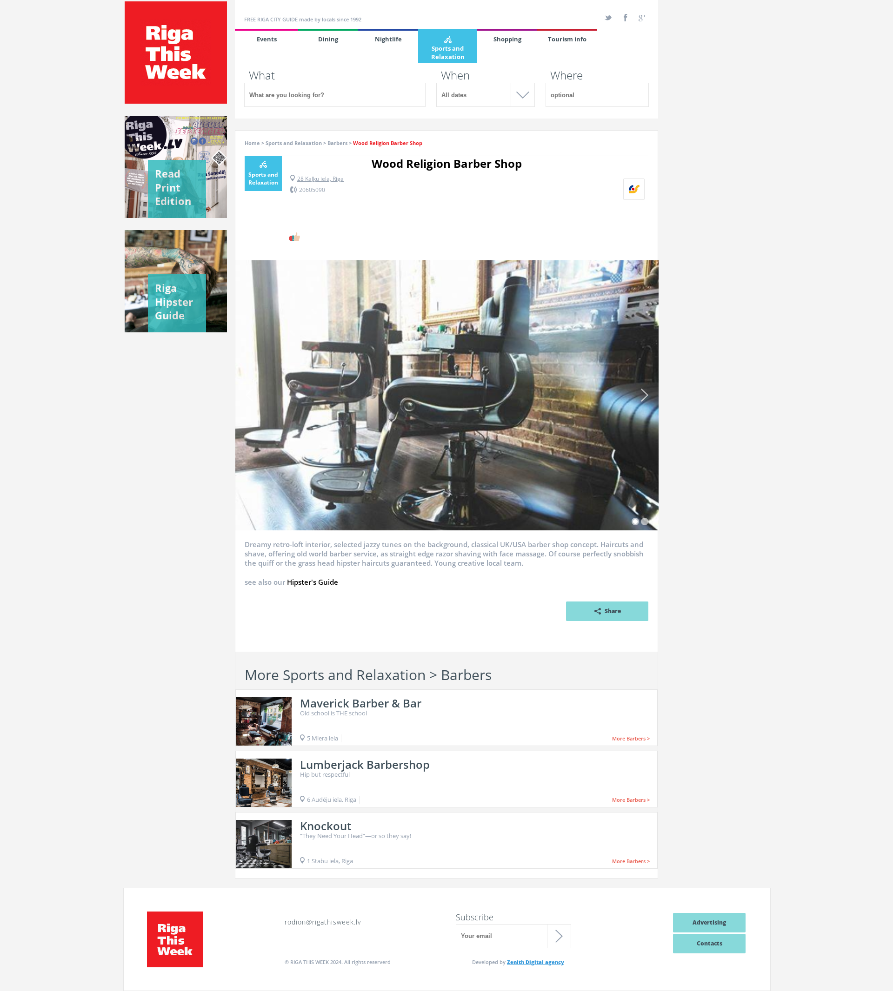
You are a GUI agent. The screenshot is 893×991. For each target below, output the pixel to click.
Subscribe (474, 917)
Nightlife (388, 39)
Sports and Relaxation (448, 52)
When (455, 75)
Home (252, 142)
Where (566, 75)
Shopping (507, 39)
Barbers (337, 142)
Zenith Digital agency (535, 961)
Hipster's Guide (312, 582)
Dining (328, 39)
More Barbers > (631, 738)
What (262, 75)
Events (267, 39)
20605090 (312, 190)
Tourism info (567, 39)
